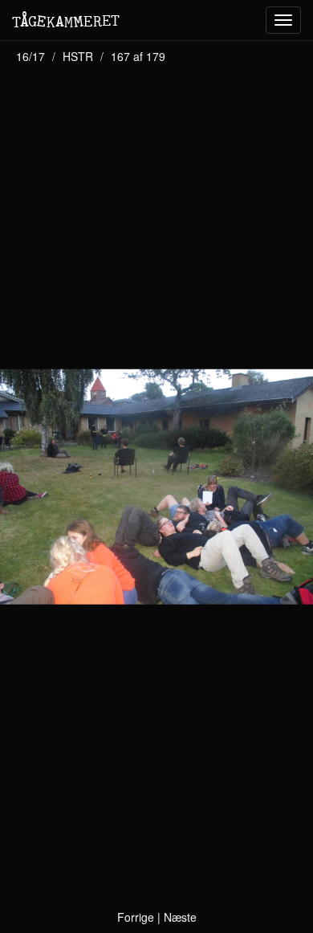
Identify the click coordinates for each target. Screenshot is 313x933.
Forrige (135, 917)
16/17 (30, 56)
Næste (180, 917)
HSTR (78, 56)
